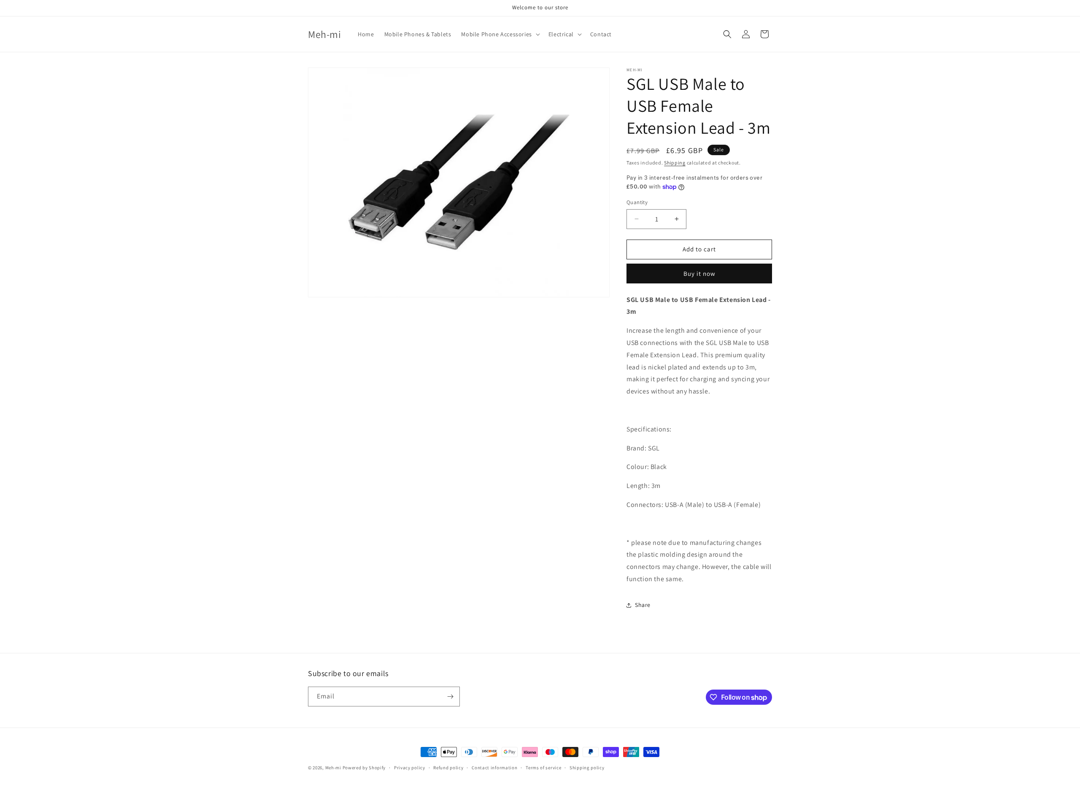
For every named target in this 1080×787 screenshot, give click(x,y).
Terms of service (543, 768)
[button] (499, 34)
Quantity (637, 202)
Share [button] (643, 605)
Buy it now (699, 274)
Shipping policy (587, 768)
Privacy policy (409, 768)
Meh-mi (333, 768)
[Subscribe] (450, 696)
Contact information (494, 768)
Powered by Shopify (364, 768)
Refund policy (448, 768)
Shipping (675, 162)
